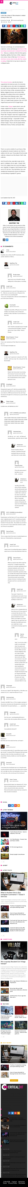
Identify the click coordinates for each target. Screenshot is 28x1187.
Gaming (6, 9)
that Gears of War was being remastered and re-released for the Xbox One (14, 51)
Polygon (10, 106)
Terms (5, 1183)
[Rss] (18, 805)
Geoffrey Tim (5, 20)
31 (10, 22)
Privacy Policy (12, 1183)
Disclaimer (22, 1183)
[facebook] (3, 26)
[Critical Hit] (14, 2)
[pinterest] (14, 26)
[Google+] (15, 805)
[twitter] (6, 26)
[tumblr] (19, 26)
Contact (14, 1181)
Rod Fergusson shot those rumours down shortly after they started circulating (13, 59)
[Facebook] (9, 805)
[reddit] (11, 26)
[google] (8, 26)
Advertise (21, 1181)
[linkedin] (16, 26)
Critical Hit (6, 1181)
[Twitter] (12, 805)
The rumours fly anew (6, 82)
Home (2, 9)
